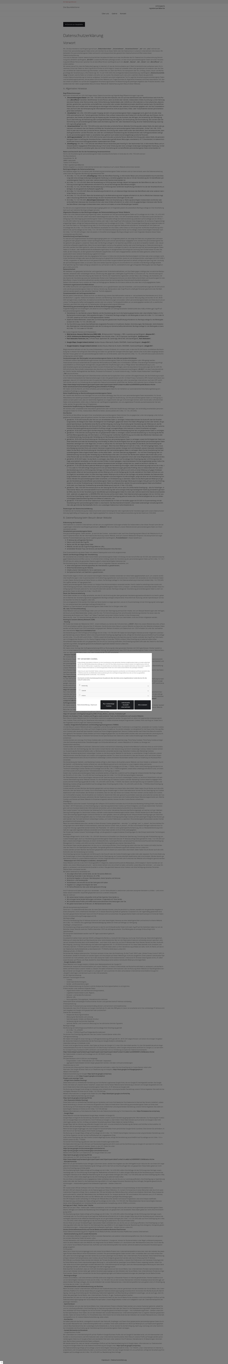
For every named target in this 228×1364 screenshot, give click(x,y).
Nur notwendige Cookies (108, 705)
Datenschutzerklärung (83, 705)
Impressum (94, 705)
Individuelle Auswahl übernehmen (125, 705)
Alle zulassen (142, 705)
